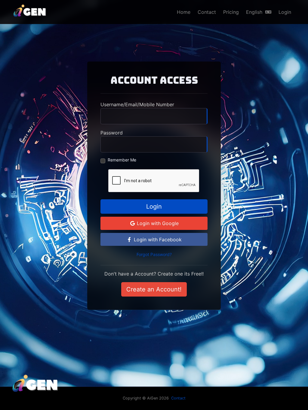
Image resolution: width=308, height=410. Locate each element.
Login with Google (157, 223)
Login (285, 12)
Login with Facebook (157, 240)
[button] (259, 12)
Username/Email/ (137, 104)
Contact (207, 12)
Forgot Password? (154, 254)
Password (111, 133)
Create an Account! (154, 289)
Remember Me (122, 159)
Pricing (231, 12)
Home (183, 12)
